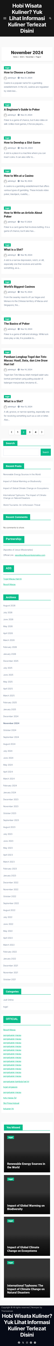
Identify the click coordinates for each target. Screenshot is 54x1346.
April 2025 (8, 688)
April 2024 (8, 771)
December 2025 (10, 661)
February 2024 (10, 785)
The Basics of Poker (17, 323)
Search (10, 443)
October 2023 (9, 813)
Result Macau (9, 584)
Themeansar (7, 1311)
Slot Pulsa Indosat (11, 1103)
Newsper (35, 1307)
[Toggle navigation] (5, 18)
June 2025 (8, 674)
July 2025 (7, 668)
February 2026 (10, 647)
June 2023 (8, 841)
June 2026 (8, 619)
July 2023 (7, 834)
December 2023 (10, 799)
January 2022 (9, 958)
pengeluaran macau (12, 1035)
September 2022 (11, 903)
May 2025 (8, 681)
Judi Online (8, 999)
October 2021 (9, 979)
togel (7, 68)
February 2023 (10, 868)
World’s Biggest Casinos (19, 286)
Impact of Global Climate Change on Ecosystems (26, 488)
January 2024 (9, 792)
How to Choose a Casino (19, 72)
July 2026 (7, 612)
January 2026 (9, 654)
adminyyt (12, 78)
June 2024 (8, 758)
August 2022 (9, 910)
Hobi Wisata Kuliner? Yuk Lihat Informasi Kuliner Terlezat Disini (27, 18)
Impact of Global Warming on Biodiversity (22, 481)
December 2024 (11, 716)
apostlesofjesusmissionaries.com (30, 555)
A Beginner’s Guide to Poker (22, 109)
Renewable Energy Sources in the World (22, 474)
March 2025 (9, 695)
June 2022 (8, 924)
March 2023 (9, 861)
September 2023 (11, 820)
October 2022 (9, 896)
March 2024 (9, 778)
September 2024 (11, 737)
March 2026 (9, 640)
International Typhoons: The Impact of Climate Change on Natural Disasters (26, 1289)
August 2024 (9, 744)
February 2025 (10, 702)
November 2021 (10, 972)
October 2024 (9, 730)
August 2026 (9, 605)
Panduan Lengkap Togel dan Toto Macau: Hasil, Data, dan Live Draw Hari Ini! (26, 360)
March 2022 (9, 944)
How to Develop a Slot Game (22, 142)
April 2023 (8, 854)
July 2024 (8, 751)
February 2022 (10, 951)
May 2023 (8, 848)
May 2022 (8, 931)
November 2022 (10, 889)
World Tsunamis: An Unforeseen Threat (21, 505)
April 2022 (8, 938)
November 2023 (10, 806)
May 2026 (8, 626)
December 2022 (10, 882)
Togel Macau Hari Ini (12, 579)
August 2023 (9, 827)
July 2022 (7, 917)
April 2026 (8, 633)
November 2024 (11, 723)
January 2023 (9, 875)
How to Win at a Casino (18, 175)
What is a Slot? (13, 249)
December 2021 (10, 965)
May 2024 (8, 764)
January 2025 (9, 709)
